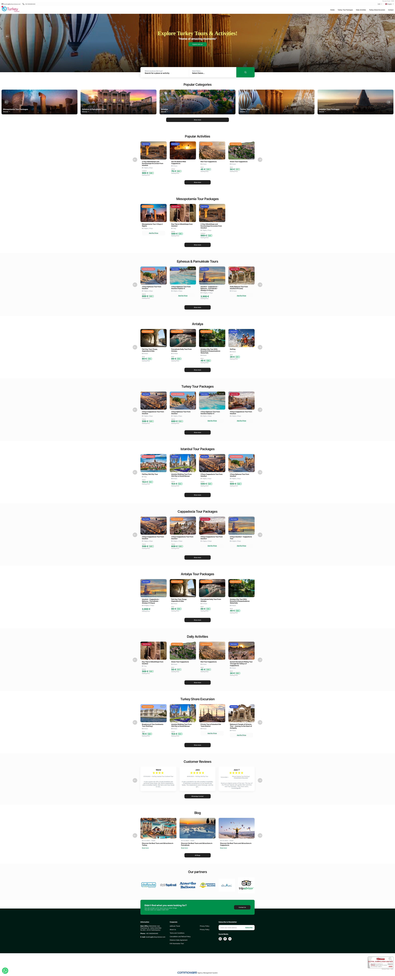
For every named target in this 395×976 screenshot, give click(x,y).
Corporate (173, 922)
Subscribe (249, 927)
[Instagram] (220, 938)
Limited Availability (148, 269)
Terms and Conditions (177, 933)
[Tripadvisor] (230, 938)
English (390, 4)
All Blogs (197, 855)
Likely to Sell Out (206, 144)
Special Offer (176, 206)
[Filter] (245, 72)
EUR (379, 4)
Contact (390, 10)
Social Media (223, 934)
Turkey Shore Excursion (377, 10)
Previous (7, 36)
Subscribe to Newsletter (228, 922)
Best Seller (146, 144)
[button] (345, 10)
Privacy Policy (204, 926)
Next (387, 36)
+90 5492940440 (30, 4)
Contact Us (242, 907)
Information (144, 922)
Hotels (332, 10)
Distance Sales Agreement (178, 940)
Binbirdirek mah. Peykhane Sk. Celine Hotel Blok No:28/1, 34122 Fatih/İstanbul (150, 928)
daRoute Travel (175, 926)
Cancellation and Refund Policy (180, 936)
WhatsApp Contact (197, 796)
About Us (173, 929)
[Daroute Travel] (10, 9)
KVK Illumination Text (177, 943)
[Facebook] (225, 938)
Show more (197, 120)
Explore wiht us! (197, 44)
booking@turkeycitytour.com (12, 4)
